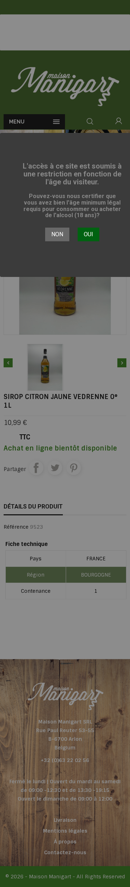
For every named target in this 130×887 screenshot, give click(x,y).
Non (57, 234)
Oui (88, 234)
